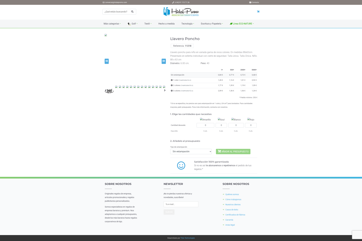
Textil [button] (147, 23)
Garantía (229, 220)
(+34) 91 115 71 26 (182, 2)
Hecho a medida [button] (166, 23)
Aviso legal (230, 225)
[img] (172, 80)
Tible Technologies (188, 238)
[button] (242, 24)
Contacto (255, 2)
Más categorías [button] (111, 23)
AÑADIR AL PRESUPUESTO (235, 151)
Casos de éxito (231, 209)
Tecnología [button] (186, 23)
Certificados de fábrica (235, 215)
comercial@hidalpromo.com (116, 2)
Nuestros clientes (233, 204)
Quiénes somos (232, 194)
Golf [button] (133, 23)
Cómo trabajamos (233, 199)
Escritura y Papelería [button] (211, 23)
